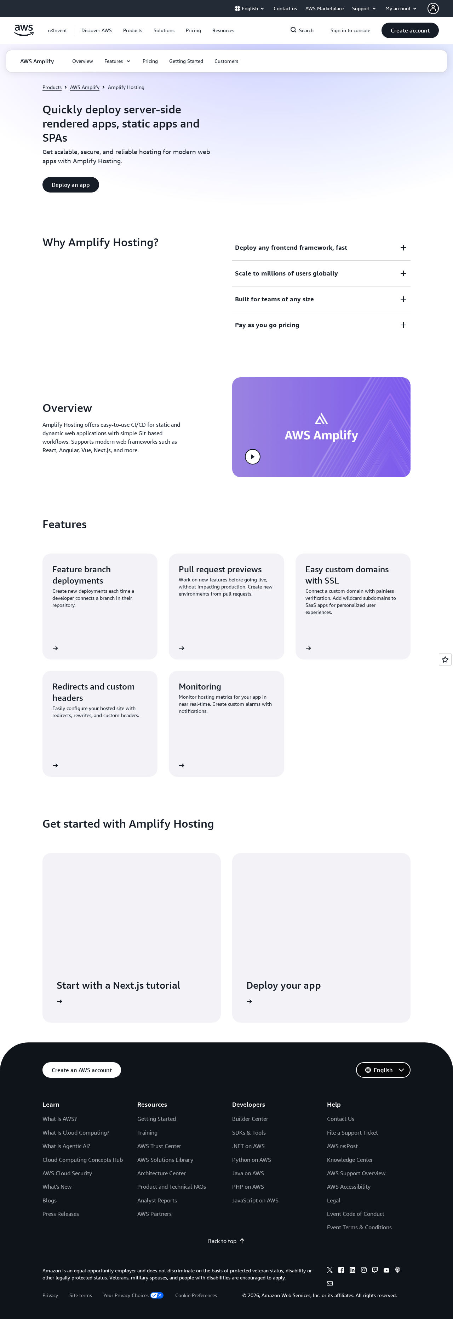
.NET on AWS (248, 1145)
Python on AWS (251, 1159)
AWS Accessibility (349, 1186)
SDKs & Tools (249, 1132)
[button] (96, 30)
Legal (333, 1200)
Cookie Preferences (196, 1295)
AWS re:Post (342, 1145)
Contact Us (340, 1118)
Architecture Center (161, 1173)
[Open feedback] (445, 659)
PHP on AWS (248, 1186)
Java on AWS (248, 1173)
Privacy (50, 1295)
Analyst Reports (157, 1200)
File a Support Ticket (352, 1132)
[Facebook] (341, 1271)
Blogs (49, 1200)
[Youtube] (386, 1271)
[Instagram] (364, 1271)
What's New (56, 1186)
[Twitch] (375, 1271)
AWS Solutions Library (165, 1159)
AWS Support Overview (356, 1173)
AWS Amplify (84, 87)
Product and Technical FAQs (171, 1186)
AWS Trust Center (159, 1145)
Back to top (222, 1240)
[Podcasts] (398, 1271)
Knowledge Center (350, 1159)
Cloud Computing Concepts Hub (82, 1159)
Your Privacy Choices (126, 1295)
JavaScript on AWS (255, 1200)
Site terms (80, 1295)
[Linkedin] (352, 1271)
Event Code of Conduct (355, 1213)
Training (147, 1132)
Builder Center (250, 1118)
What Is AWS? (59, 1118)
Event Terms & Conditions (359, 1227)
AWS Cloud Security (67, 1173)
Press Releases (60, 1213)
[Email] (330, 1284)
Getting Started (156, 1118)
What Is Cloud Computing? (75, 1132)
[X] (330, 1271)
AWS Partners (154, 1213)
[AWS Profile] (433, 8)
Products (52, 87)
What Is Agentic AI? (66, 1145)
